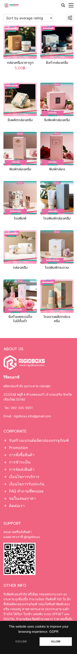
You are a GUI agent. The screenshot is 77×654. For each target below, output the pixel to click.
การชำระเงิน (19, 462)
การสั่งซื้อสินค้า (21, 455)
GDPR (54, 631)
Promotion (18, 447)
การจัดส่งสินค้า (21, 469)
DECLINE (21, 641)
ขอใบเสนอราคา (22, 498)
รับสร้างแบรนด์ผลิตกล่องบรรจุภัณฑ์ (39, 440)
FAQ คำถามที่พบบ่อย (26, 491)
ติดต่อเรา (17, 505)
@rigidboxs (31, 537)
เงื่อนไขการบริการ (24, 476)
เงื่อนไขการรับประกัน (26, 484)
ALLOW (56, 641)
